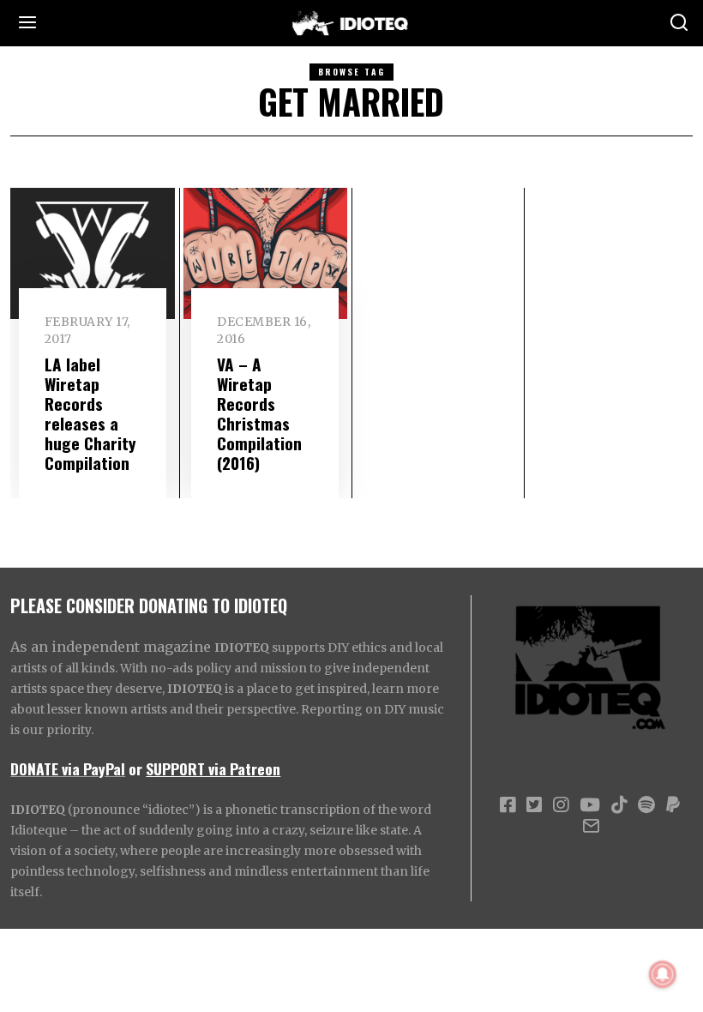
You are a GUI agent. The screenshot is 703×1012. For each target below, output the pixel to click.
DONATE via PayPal (67, 768)
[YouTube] (589, 805)
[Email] (591, 826)
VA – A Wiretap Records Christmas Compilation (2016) (259, 413)
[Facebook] (508, 805)
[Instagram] (561, 805)
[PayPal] (673, 805)
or (135, 768)
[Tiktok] (619, 805)
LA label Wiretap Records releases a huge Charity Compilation (90, 413)
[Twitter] (534, 805)
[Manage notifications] (662, 974)
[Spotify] (646, 805)
